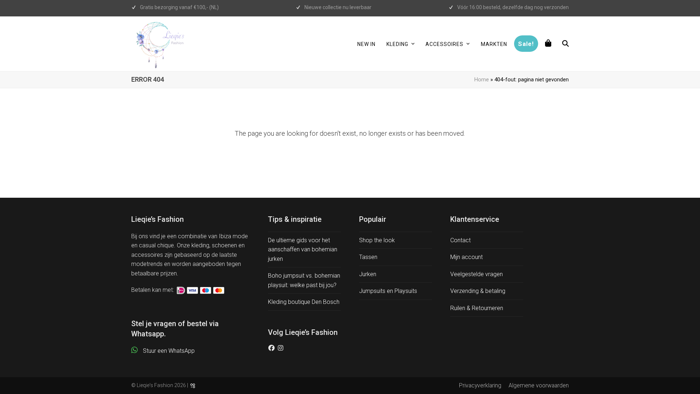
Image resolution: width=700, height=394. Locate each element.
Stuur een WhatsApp (169, 350)
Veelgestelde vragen (476, 274)
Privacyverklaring (480, 385)
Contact (460, 240)
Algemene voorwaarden (539, 385)
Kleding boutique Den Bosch (303, 301)
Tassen (368, 257)
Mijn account (466, 257)
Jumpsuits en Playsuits (388, 290)
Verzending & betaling (477, 290)
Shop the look (377, 240)
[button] (548, 44)
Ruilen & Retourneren (476, 308)
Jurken (367, 274)
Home (481, 79)
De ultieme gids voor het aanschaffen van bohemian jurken (302, 249)
